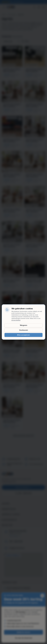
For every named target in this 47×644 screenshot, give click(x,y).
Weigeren (23, 325)
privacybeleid (15, 320)
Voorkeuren (23, 330)
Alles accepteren (23, 335)
